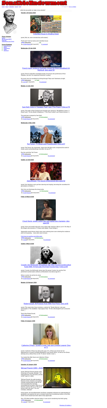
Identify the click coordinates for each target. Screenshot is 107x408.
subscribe (11, 6)
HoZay (5, 47)
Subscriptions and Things (8, 41)
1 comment (44, 44)
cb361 (5, 49)
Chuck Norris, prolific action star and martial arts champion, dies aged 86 (45, 222)
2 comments (51, 118)
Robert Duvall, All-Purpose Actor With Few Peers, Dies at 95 (46, 304)
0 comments (43, 82)
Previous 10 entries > (66, 405)
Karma (3, 38)
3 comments (47, 402)
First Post (4, 40)
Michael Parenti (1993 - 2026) (32, 368)
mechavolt (6, 50)
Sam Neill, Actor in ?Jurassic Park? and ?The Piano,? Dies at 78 (46, 107)
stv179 (25, 82)
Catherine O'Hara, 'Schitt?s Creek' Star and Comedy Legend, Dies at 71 (46, 346)
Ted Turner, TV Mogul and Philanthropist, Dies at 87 (46, 144)
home (3, 6)
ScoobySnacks (27, 44)
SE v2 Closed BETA (6, 39)
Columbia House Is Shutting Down (46, 34)
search (16, 6)
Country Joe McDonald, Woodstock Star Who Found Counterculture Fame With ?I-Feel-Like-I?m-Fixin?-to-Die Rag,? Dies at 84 (46, 266)
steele (24, 402)
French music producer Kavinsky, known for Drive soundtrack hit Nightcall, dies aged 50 (46, 69)
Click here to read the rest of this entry (31, 236)
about (7, 6)
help (20, 6)
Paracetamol (7, 48)
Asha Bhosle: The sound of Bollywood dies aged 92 (46, 181)
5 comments (47, 239)
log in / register (72, 6)
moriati (24, 239)
